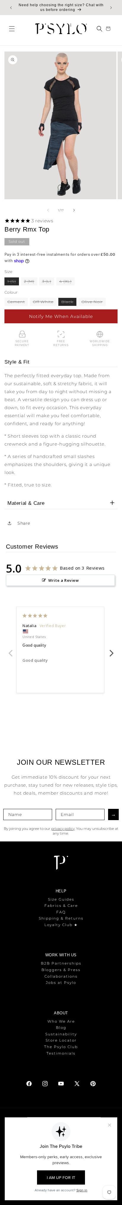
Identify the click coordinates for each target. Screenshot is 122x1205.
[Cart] (108, 28)
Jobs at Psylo (61, 982)
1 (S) (13, 282)
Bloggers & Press (61, 970)
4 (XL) (67, 282)
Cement (17, 302)
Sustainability (61, 1034)
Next (112, 650)
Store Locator (61, 1040)
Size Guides (61, 899)
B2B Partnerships (61, 963)
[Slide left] (47, 210)
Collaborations (61, 976)
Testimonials (61, 1053)
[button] (11, 28)
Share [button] (23, 523)
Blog (61, 1027)
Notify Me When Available (61, 316)
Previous (10, 650)
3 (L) (48, 282)
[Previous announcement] (10, 7)
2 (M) (30, 282)
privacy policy (63, 828)
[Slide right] (74, 210)
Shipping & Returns (61, 918)
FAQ (61, 912)
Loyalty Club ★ (61, 925)
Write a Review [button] (63, 580)
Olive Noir (93, 302)
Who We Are (61, 1021)
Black (68, 302)
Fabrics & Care (61, 905)
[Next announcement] (111, 7)
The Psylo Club (61, 1047)
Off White (45, 302)
